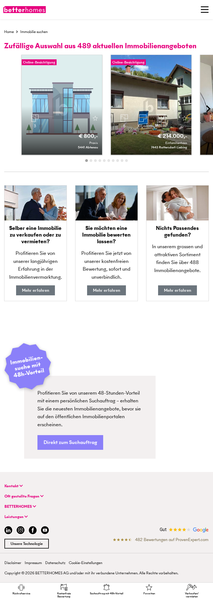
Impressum (33, 562)
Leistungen (14, 516)
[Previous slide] (5, 108)
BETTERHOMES (18, 506)
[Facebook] (33, 530)
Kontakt (11, 486)
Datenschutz (55, 562)
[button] (70, 442)
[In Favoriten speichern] (95, 118)
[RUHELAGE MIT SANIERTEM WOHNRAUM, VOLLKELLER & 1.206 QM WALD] (151, 105)
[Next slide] (207, 108)
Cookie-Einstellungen (85, 562)
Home (9, 31)
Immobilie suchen (34, 31)
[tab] (86, 160)
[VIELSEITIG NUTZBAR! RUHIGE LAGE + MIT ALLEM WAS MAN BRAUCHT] (62, 105)
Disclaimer (12, 562)
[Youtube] (45, 530)
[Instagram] (20, 530)
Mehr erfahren (35, 290)
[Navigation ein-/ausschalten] (205, 9)
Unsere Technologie (27, 543)
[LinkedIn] (7, 530)
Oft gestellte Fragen (22, 496)
